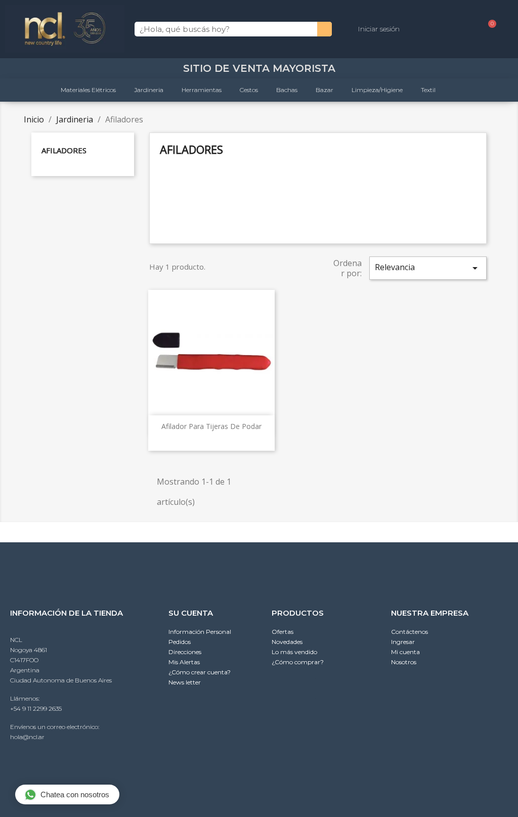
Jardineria (148, 90)
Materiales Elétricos (88, 90)
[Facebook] (351, 688)
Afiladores (64, 150)
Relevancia (428, 268)
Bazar (324, 90)
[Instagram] (326, 688)
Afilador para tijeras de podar (211, 426)
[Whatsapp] (301, 688)
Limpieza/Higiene (377, 90)
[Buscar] (324, 29)
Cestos (249, 90)
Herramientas (202, 90)
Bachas (286, 90)
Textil (428, 90)
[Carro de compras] (488, 29)
